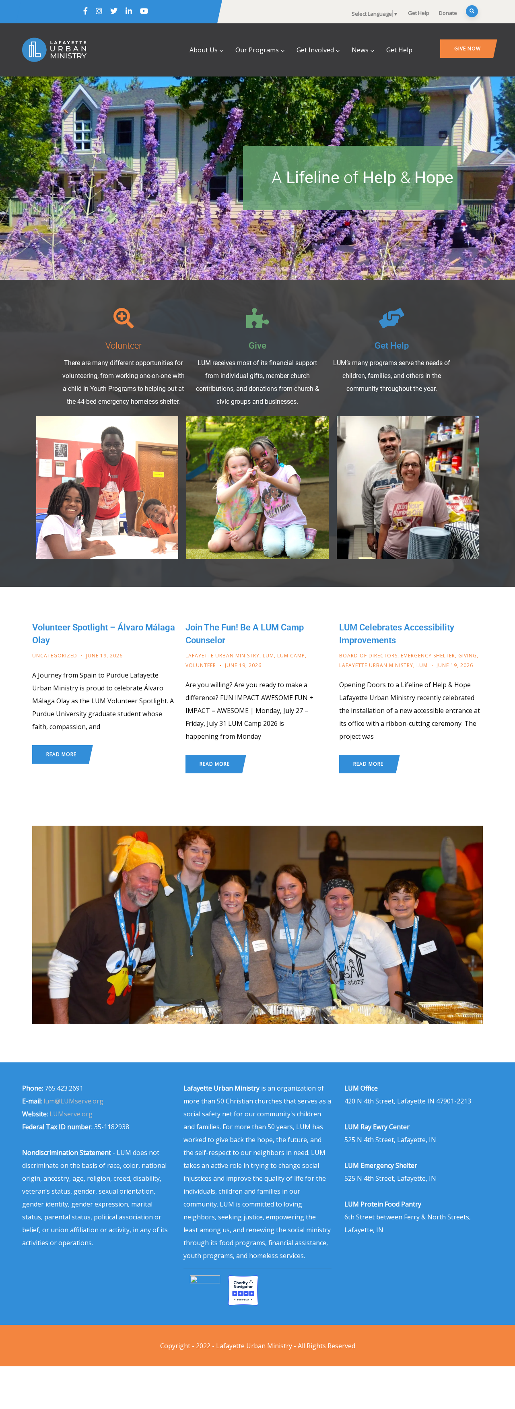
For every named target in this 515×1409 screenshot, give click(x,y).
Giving (467, 655)
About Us (204, 49)
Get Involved (315, 49)
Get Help (418, 13)
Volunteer (123, 345)
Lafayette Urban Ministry (222, 655)
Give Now (467, 48)
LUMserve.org (71, 1113)
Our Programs (257, 49)
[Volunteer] (123, 318)
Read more (61, 754)
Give (257, 345)
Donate (448, 13)
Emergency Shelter (428, 655)
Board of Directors (368, 655)
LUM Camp (291, 655)
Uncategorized (54, 655)
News (360, 49)
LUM (268, 655)
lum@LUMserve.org (73, 1101)
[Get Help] (391, 318)
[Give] (257, 318)
